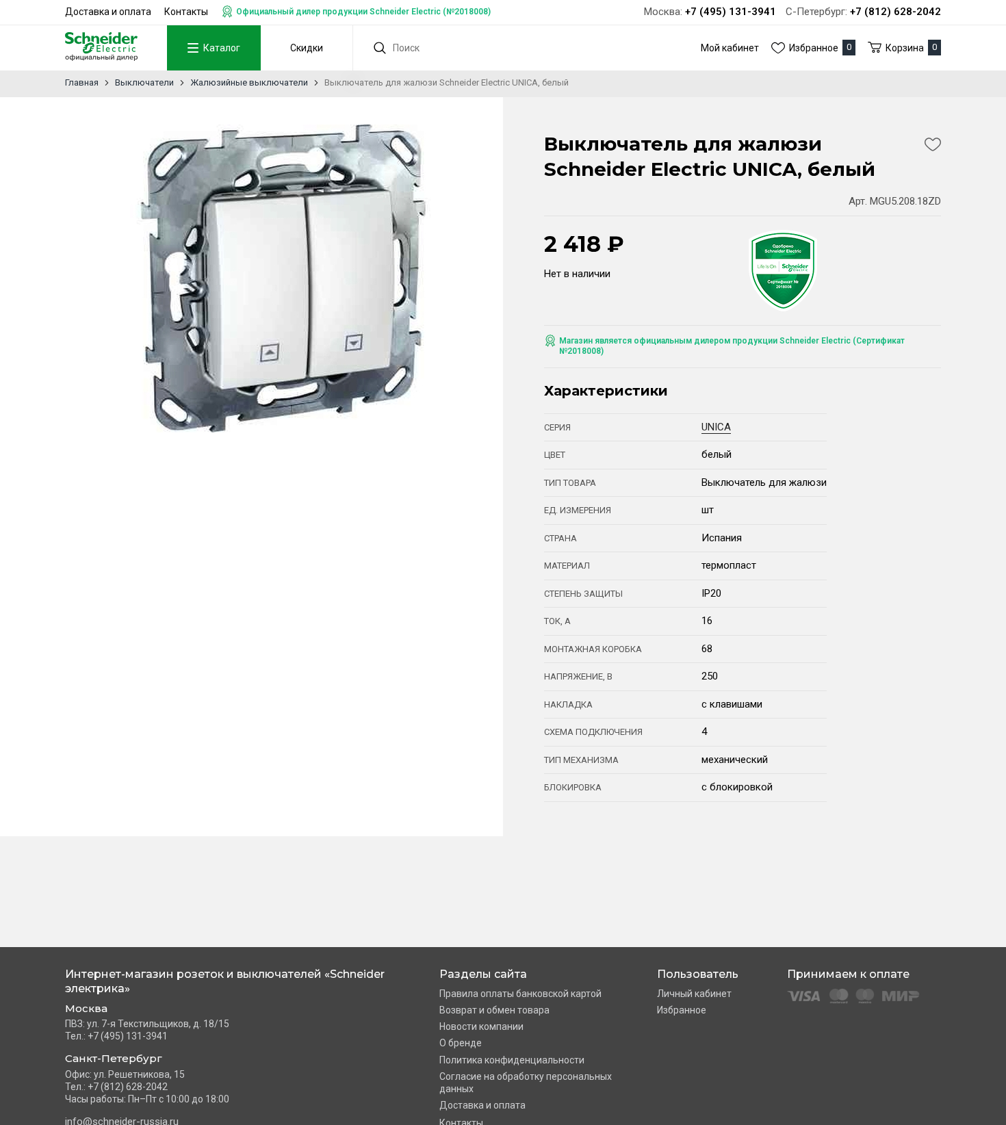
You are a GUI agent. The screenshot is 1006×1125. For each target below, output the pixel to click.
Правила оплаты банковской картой (520, 993)
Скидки (306, 47)
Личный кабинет (694, 993)
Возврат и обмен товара (494, 1010)
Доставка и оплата (108, 11)
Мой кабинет (730, 47)
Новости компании (481, 1026)
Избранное (681, 1010)
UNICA (716, 427)
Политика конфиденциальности (511, 1060)
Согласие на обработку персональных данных (525, 1082)
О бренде (460, 1042)
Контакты (186, 11)
